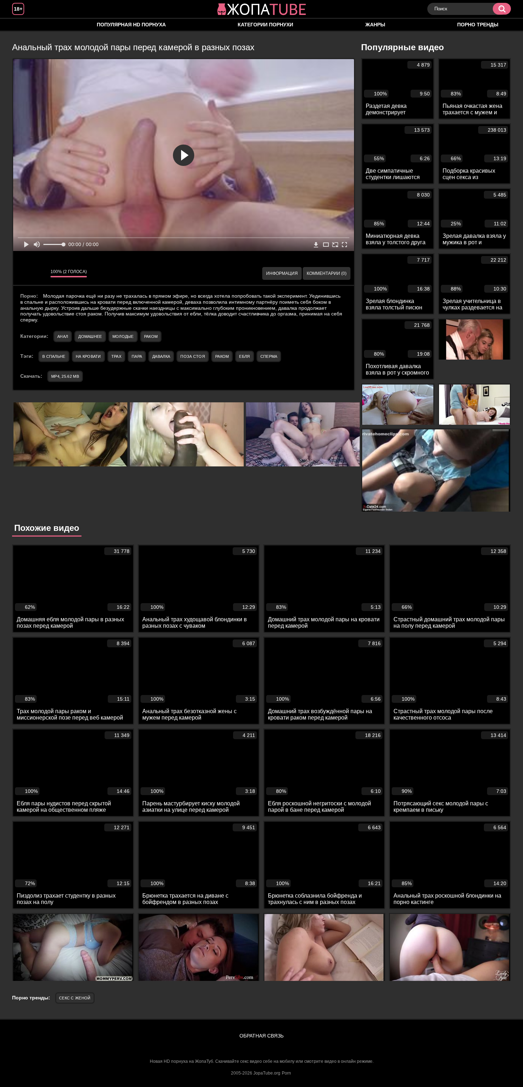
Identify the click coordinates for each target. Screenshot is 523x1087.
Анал (62, 336)
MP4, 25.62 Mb (65, 376)
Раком (151, 336)
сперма (269, 356)
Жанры (375, 24)
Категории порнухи (265, 24)
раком (222, 356)
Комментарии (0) (327, 273)
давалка (161, 356)
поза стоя (192, 356)
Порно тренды (477, 24)
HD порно (24, 25)
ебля (244, 356)
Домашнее (90, 336)
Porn (286, 1073)
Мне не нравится (40, 273)
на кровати (88, 356)
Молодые (123, 336)
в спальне (53, 356)
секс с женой (75, 998)
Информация (282, 273)
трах (116, 356)
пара (137, 356)
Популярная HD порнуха (131, 24)
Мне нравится (24, 273)
